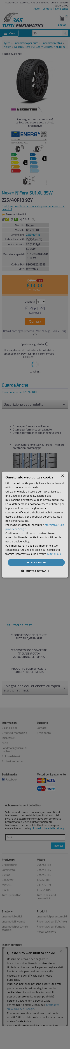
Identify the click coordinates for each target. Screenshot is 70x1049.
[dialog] (35, 524)
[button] (35, 571)
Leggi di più (54, 554)
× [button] (62, 475)
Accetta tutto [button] (36, 562)
